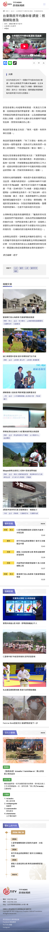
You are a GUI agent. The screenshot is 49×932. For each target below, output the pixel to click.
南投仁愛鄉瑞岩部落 (21, 474)
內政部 (38, 396)
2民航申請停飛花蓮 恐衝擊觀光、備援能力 (20, 510)
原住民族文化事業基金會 (11, 919)
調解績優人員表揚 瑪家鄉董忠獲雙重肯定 (19, 392)
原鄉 (5, 321)
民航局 (16, 513)
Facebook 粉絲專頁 (9, 922)
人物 (5, 396)
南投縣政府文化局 (36, 474)
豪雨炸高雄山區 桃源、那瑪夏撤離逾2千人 (20, 623)
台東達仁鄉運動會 (33, 360)
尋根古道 (7, 477)
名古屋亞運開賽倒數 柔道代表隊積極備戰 (19, 689)
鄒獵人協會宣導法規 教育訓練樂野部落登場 (31, 553)
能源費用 (7, 438)
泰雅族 (28, 477)
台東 (26, 268)
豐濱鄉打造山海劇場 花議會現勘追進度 (18, 317)
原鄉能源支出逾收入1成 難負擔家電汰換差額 (21, 432)
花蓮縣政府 (8, 324)
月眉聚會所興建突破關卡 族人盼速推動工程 (31, 564)
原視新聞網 (18, 5)
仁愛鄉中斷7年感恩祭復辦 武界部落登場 (19, 656)
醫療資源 (34, 268)
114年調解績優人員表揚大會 (24, 396)
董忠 (5, 399)
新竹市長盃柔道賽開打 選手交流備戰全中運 (31, 542)
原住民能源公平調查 (21, 435)
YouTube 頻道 (7, 924)
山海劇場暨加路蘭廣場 (35, 321)
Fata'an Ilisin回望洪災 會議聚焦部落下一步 (20, 723)
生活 (15, 268)
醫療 (21, 268)
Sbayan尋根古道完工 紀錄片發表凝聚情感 (20, 471)
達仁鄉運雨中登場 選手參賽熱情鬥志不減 (19, 356)
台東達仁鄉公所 (19, 360)
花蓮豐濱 (16, 324)
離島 (15, 271)
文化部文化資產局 (18, 477)
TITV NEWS (17, 2)
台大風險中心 (34, 435)
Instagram (6, 927)
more (14, 874)
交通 (5, 513)
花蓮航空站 (24, 513)
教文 (10, 321)
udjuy (6, 28)
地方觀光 (22, 321)
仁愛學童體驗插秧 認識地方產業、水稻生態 (31, 531)
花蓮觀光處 (34, 513)
